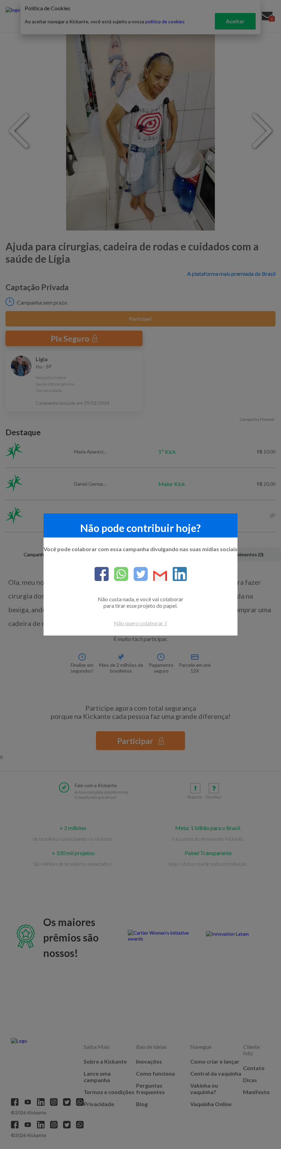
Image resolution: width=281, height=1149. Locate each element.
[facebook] (102, 574)
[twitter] (138, 574)
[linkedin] (177, 574)
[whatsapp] (118, 574)
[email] (157, 576)
